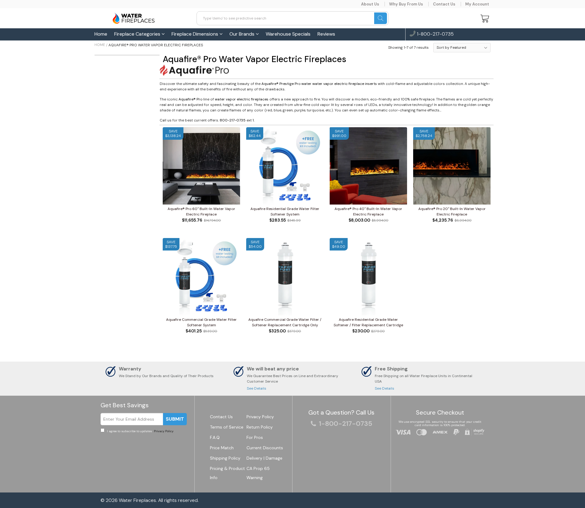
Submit (175, 419)
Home (100, 34)
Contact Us (444, 4)
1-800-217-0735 (435, 34)
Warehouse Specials (288, 34)
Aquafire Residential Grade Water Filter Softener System (284, 211)
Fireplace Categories (137, 34)
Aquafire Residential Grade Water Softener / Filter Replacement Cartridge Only (368, 322)
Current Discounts (264, 447)
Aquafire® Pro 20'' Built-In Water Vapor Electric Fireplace (452, 211)
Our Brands (242, 34)
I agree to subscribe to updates (139, 431)
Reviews (326, 34)
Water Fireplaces (137, 500)
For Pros (254, 437)
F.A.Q (215, 437)
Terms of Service (226, 427)
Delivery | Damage (264, 458)
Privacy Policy (163, 431)
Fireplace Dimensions (195, 34)
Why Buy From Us (406, 4)
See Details (256, 388)
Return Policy (259, 427)
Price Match (222, 447)
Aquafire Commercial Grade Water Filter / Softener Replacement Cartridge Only (284, 322)
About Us (370, 4)
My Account (477, 4)
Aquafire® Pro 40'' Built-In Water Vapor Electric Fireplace (368, 211)
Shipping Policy (225, 458)
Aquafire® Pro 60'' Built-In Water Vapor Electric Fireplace (201, 211)
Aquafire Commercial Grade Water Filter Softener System (201, 322)
